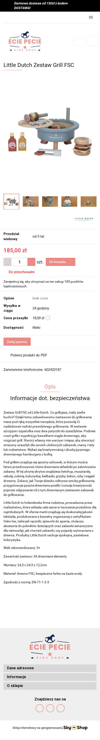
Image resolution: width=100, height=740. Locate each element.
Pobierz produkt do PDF (28, 355)
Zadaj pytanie (17, 342)
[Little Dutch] (84, 219)
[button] (50, 668)
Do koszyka (58, 262)
